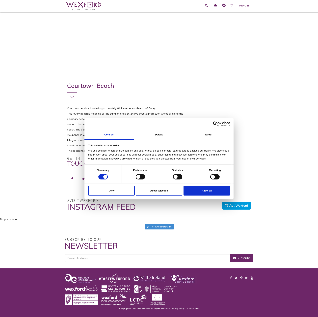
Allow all (207, 190)
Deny (111, 190)
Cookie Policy (192, 308)
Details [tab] (159, 134)
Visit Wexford (238, 206)
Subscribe (243, 258)
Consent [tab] (109, 134)
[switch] (140, 177)
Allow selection (159, 190)
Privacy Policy (177, 308)
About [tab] (208, 134)
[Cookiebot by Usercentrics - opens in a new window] (215, 123)
